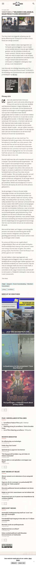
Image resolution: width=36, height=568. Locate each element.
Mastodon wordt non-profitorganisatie (13, 524)
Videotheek (30, 284)
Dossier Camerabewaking (19, 284)
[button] (3, 3)
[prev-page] (3, 410)
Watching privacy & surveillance (13, 426)
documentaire (5, 286)
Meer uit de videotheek (11, 294)
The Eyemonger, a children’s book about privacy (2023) (18, 403)
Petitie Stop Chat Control (9, 445)
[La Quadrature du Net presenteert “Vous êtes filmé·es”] (18, 352)
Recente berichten (9, 437)
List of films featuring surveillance (14, 430)
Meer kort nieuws (9, 508)
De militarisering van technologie (11, 441)
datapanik (9, 284)
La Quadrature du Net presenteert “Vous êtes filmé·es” (18, 367)
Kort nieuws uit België (10, 472)
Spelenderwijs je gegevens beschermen (13, 450)
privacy (4, 289)
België (3, 284)
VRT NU (14, 74)
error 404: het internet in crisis (18, 331)
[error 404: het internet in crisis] (18, 316)
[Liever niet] (34, 561)
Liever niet (21, 563)
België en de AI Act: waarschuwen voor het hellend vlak (18, 492)
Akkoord (13, 563)
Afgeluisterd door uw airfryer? (10, 529)
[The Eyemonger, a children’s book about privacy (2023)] (18, 389)
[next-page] (6, 410)
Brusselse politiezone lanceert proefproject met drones (18, 488)
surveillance (11, 289)
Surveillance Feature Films (11, 423)
